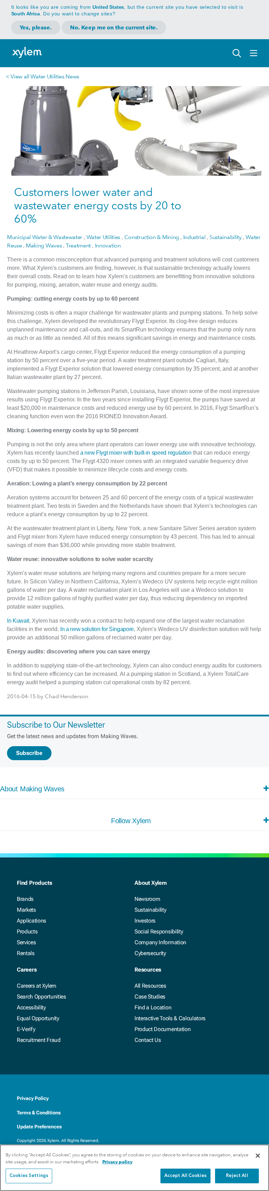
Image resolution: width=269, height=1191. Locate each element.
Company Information (160, 942)
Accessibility (31, 1007)
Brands (25, 899)
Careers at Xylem (36, 985)
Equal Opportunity (38, 1018)
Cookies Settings (28, 1176)
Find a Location (152, 1007)
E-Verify (26, 1029)
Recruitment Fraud (39, 1040)
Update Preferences (39, 1126)
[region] (134, 1167)
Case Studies (149, 996)
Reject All (237, 1176)
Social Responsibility (158, 931)
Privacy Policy (33, 1098)
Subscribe (29, 753)
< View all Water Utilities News (42, 76)
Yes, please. (36, 27)
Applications (31, 920)
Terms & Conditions (39, 1112)
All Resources (150, 985)
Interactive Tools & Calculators (170, 1018)
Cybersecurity (150, 953)
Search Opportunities (41, 996)
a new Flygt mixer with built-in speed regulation (136, 453)
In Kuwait (18, 621)
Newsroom (147, 899)
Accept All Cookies (185, 1176)
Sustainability (150, 909)
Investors (145, 920)
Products (27, 931)
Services (26, 942)
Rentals (26, 953)
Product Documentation (162, 1029)
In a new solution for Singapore (97, 629)
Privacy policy (117, 1162)
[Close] (257, 1155)
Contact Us (147, 1040)
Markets (26, 909)
